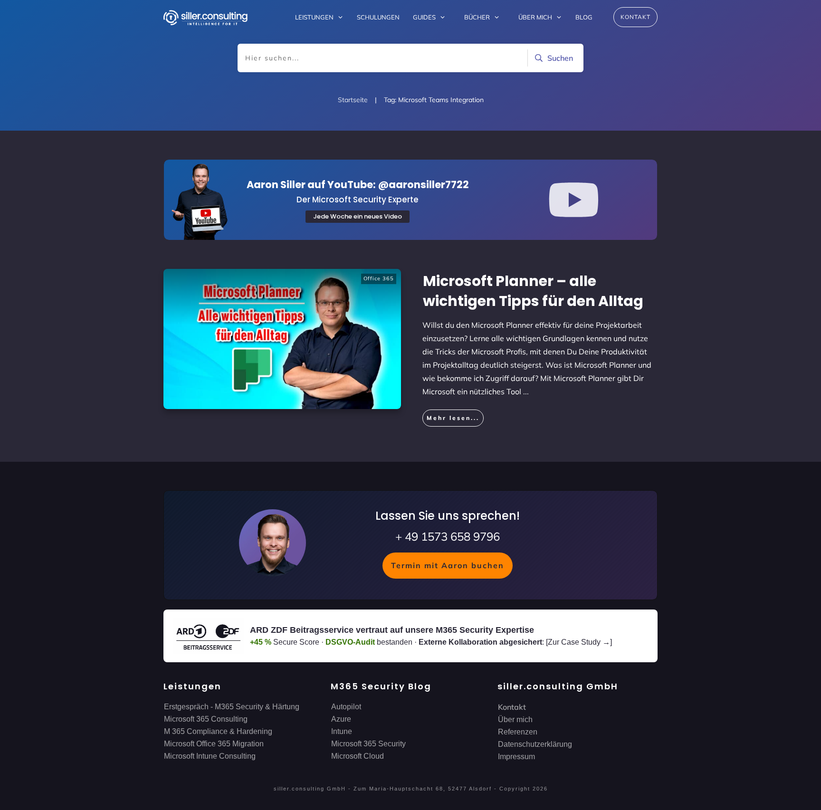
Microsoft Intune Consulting (210, 756)
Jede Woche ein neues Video (357, 216)
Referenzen (517, 732)
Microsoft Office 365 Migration (214, 744)
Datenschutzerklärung (535, 744)
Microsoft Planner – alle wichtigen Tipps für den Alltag (533, 291)
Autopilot (346, 707)
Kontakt (512, 707)
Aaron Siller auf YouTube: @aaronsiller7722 (358, 184)
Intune (341, 731)
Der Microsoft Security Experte (357, 199)
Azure (341, 719)
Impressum (516, 757)
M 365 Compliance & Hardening (218, 731)
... (526, 391)
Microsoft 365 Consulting (206, 719)
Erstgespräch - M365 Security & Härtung (231, 707)
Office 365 (378, 278)
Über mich (515, 719)
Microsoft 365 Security (368, 744)
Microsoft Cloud (357, 756)
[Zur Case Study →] (579, 642)
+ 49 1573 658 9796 (447, 536)
